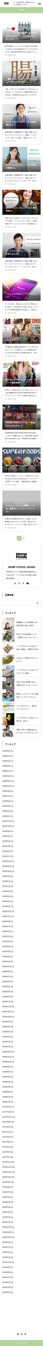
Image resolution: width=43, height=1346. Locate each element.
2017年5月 (6, 1142)
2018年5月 (6, 1082)
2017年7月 (6, 1132)
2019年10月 (6, 1017)
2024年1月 (6, 856)
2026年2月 (6, 766)
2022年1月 (6, 936)
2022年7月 (6, 926)
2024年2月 (6, 851)
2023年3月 (6, 896)
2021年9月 (6, 941)
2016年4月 (6, 1207)
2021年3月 (6, 956)
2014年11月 (6, 1262)
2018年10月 (6, 1062)
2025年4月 (6, 806)
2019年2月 (6, 1042)
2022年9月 (6, 921)
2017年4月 (6, 1147)
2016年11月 (6, 1172)
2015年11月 (6, 1232)
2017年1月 (6, 1162)
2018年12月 (6, 1052)
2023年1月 (6, 906)
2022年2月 (6, 931)
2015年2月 (6, 1252)
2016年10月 (6, 1177)
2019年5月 (6, 1032)
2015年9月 (6, 1242)
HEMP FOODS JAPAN (21, 567)
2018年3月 (6, 1092)
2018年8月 (6, 1072)
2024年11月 (6, 826)
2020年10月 (6, 966)
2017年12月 (6, 1107)
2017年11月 (6, 1112)
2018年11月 (6, 1057)
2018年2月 (6, 1097)
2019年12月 (6, 1007)
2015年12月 (6, 1227)
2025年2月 (6, 811)
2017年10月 (6, 1117)
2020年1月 (6, 1002)
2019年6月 (6, 1027)
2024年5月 (6, 841)
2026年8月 (6, 751)
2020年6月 (6, 981)
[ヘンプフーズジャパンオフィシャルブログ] (6, 3)
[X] (19, 583)
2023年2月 (6, 901)
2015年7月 (6, 1247)
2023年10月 (6, 871)
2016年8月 (6, 1187)
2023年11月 (6, 866)
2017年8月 (6, 1127)
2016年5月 (6, 1202)
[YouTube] (27, 583)
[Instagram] (15, 583)
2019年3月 (6, 1037)
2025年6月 (6, 801)
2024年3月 (6, 846)
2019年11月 (6, 1012)
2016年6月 (6, 1197)
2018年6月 (6, 1077)
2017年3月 (6, 1152)
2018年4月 (6, 1087)
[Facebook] (23, 583)
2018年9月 (6, 1067)
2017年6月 (6, 1137)
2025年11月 (6, 781)
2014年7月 (6, 1277)
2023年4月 (6, 891)
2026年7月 (6, 756)
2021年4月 (6, 951)
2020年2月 (6, 997)
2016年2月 (6, 1217)
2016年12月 (6, 1167)
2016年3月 (6, 1212)
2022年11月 (6, 916)
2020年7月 (6, 976)
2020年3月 (6, 991)
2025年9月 (6, 791)
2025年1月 (6, 816)
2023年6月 (6, 886)
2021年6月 (6, 946)
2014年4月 (6, 1292)
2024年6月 (6, 836)
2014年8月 (6, 1272)
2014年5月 (6, 1287)
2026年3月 (6, 761)
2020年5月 (6, 986)
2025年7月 (6, 796)
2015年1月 (6, 1257)
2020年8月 (6, 971)
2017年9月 (6, 1122)
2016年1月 (6, 1222)
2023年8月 (6, 876)
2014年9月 (6, 1267)
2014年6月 (6, 1282)
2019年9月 (6, 1022)
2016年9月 (6, 1182)
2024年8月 (6, 831)
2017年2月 (6, 1157)
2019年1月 (6, 1047)
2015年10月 (6, 1237)
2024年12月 (6, 821)
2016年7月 (6, 1192)
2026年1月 (6, 771)
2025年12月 (6, 776)
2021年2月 (6, 961)
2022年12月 (6, 911)
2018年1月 (6, 1102)
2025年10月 (6, 786)
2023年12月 (6, 861)
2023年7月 (6, 881)
